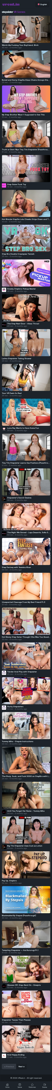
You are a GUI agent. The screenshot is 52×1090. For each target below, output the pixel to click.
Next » (22, 1066)
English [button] (43, 4)
